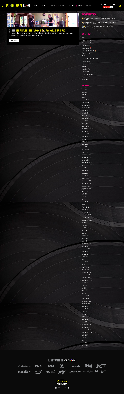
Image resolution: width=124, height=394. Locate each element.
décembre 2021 (87, 212)
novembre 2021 (86, 215)
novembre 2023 (86, 157)
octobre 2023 (86, 160)
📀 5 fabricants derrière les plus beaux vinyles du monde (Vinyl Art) (98, 19)
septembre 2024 (87, 137)
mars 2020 (85, 265)
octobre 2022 (86, 186)
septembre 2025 (87, 110)
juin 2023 (84, 168)
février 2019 (85, 296)
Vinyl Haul (85, 80)
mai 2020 (84, 259)
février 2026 (85, 100)
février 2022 (85, 207)
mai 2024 (84, 142)
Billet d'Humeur (86, 40)
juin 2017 (84, 338)
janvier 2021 (85, 241)
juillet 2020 (85, 257)
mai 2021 (84, 231)
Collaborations (86, 46)
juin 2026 (84, 90)
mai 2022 (84, 199)
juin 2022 (84, 197)
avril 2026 (85, 95)
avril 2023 (85, 171)
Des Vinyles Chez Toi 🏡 (89, 51)
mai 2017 (84, 340)
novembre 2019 (86, 275)
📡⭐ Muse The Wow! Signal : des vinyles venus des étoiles (97, 27)
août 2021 (85, 223)
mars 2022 (85, 204)
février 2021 (85, 238)
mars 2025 (85, 121)
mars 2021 (85, 236)
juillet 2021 (85, 225)
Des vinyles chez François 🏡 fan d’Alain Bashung (40, 30)
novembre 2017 (86, 327)
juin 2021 (84, 228)
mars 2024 (85, 147)
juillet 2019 (85, 285)
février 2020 (85, 267)
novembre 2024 (86, 131)
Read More (14, 40)
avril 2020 (85, 262)
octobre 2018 (86, 304)
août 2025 (85, 113)
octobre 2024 (86, 134)
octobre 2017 (86, 330)
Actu (83, 38)
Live (83, 64)
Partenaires (85, 72)
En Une (84, 56)
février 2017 (85, 346)
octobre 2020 (86, 249)
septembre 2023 (87, 163)
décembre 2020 (87, 244)
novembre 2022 (86, 184)
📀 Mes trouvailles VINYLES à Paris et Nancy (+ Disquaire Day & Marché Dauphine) (99, 23)
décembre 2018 (87, 301)
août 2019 (85, 283)
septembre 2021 (87, 220)
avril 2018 (85, 319)
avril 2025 (85, 118)
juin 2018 (84, 314)
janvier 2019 (85, 299)
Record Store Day (87, 74)
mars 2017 (85, 343)
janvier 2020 (85, 270)
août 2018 (85, 309)
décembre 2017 (87, 325)
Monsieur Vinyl (86, 69)
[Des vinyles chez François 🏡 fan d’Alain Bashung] (43, 20)
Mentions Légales (67, 391)
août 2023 (85, 165)
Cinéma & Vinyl (86, 43)
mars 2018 (85, 322)
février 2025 (85, 124)
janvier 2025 (85, 126)
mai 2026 (84, 92)
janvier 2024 (85, 152)
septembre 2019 (87, 280)
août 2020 (85, 254)
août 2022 (85, 191)
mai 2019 (84, 291)
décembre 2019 (87, 272)
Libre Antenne (86, 61)
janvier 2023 (85, 178)
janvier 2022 (85, 210)
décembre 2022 (87, 181)
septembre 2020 (87, 252)
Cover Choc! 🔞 (86, 48)
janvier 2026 (85, 103)
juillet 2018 (85, 312)
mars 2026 (85, 97)
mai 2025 (84, 116)
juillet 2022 (85, 194)
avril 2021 (85, 233)
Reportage (85, 77)
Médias (84, 66)
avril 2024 (85, 144)
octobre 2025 (86, 108)
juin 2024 (84, 139)
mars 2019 (85, 293)
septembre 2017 (87, 332)
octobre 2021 (86, 218)
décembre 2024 (87, 129)
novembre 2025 (86, 105)
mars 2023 (85, 173)
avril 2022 (85, 202)
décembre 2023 (87, 155)
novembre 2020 (86, 246)
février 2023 (85, 176)
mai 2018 (84, 317)
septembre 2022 (87, 189)
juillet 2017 (85, 335)
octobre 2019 (86, 278)
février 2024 (85, 150)
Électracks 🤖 (86, 53)
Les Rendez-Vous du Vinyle (90, 59)
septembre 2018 (87, 306)
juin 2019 (84, 288)
